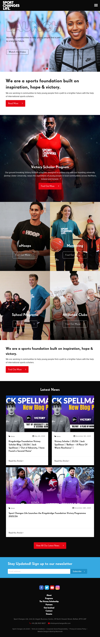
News (13, 436)
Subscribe (77, 571)
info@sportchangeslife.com (60, 623)
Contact (49, 611)
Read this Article (16, 461)
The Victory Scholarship (49, 602)
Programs (49, 598)
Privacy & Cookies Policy (78, 629)
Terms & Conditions (38, 629)
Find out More (16, 52)
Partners (49, 605)
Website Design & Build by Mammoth (50, 631)
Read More (13, 103)
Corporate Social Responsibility (57, 629)
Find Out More (48, 186)
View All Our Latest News (48, 545)
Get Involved (49, 608)
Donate (49, 614)
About (49, 595)
